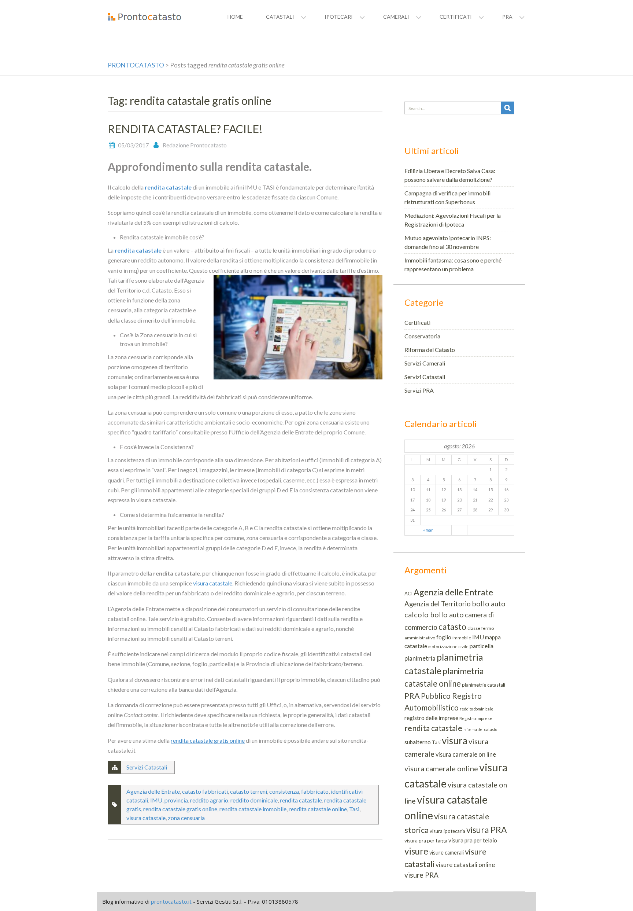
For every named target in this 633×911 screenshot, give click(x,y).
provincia (176, 800)
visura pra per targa (425, 841)
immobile (461, 637)
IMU (156, 800)
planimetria (420, 658)
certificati (456, 17)
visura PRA (486, 829)
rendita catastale (168, 187)
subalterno (417, 742)
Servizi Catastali (146, 767)
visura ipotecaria (447, 831)
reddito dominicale (254, 800)
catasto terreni (248, 791)
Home (235, 17)
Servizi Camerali (424, 363)
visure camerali (446, 852)
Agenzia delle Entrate (153, 791)
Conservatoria (422, 336)
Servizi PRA (419, 390)
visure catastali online (465, 864)
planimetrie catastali (483, 685)
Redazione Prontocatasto (195, 145)
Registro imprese (475, 718)
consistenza (284, 791)
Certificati (417, 322)
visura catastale (212, 583)
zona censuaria (186, 817)
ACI (408, 593)
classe (473, 628)
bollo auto (489, 603)
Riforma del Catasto (429, 349)
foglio (443, 637)
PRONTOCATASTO (136, 65)
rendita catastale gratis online (208, 740)
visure (416, 851)
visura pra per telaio (472, 840)
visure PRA (421, 875)
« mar (428, 530)
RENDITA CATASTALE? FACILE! (185, 128)
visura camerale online (441, 768)
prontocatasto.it (171, 901)
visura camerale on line (466, 754)
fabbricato (315, 791)
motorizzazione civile (448, 646)
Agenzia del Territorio (437, 604)
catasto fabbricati (205, 791)
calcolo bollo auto (434, 614)
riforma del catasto (480, 729)
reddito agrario (209, 800)
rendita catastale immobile (252, 808)
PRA (412, 696)
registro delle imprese (431, 718)
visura (454, 740)
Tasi (354, 808)
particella (481, 645)
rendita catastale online (318, 808)
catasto (452, 626)
